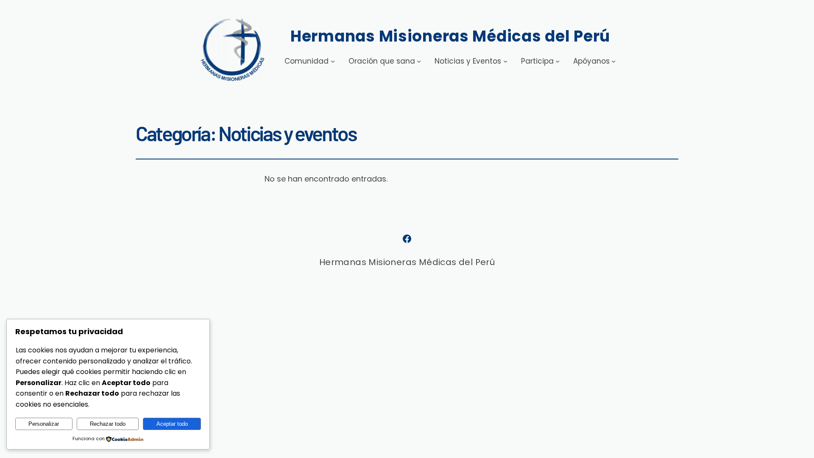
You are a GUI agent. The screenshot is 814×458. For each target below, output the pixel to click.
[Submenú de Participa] (557, 61)
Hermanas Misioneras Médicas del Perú (450, 36)
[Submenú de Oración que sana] (419, 61)
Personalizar (43, 424)
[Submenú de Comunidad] (333, 61)
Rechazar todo (107, 424)
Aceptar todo (172, 424)
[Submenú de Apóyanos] (613, 61)
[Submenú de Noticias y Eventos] (505, 61)
